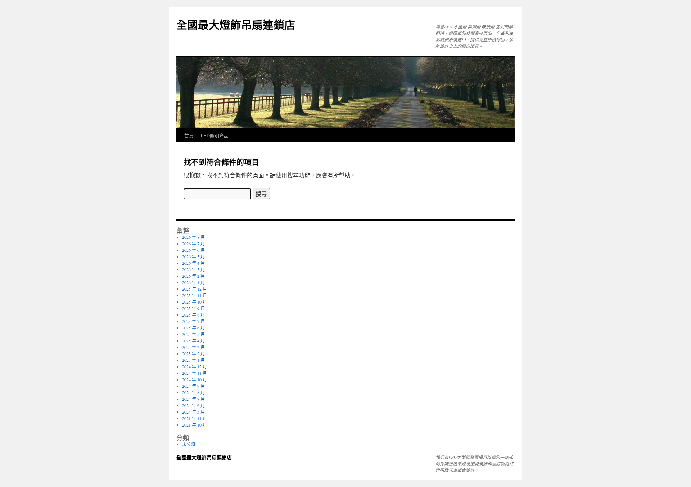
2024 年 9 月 (193, 386)
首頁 (189, 135)
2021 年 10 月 (194, 425)
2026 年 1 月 (193, 282)
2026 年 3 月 (193, 269)
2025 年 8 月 (193, 315)
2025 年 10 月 (194, 302)
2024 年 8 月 (193, 392)
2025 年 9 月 (193, 308)
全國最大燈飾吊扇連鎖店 (235, 24)
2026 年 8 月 (193, 237)
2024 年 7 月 (193, 399)
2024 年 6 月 (193, 405)
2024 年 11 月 (194, 373)
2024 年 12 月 (194, 366)
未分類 (188, 444)
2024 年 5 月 (193, 412)
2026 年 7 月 (193, 243)
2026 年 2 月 (193, 276)
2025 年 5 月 (193, 334)
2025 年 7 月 (193, 321)
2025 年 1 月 (193, 360)
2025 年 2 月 (193, 353)
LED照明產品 (215, 135)
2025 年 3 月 (193, 347)
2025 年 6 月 (193, 328)
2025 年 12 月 (194, 289)
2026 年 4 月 (193, 263)
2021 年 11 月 (194, 418)
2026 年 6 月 (193, 250)
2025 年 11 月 (194, 295)
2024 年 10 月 (194, 379)
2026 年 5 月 (193, 256)
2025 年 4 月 (193, 340)
